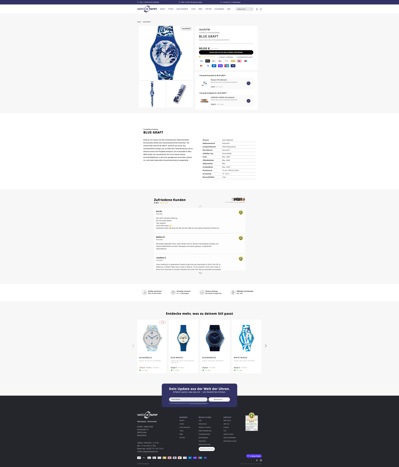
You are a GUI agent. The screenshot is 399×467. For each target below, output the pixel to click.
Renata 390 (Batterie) (219, 80)
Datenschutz (203, 424)
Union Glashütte (185, 427)
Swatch (182, 420)
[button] (162, 9)
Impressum (202, 441)
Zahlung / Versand (205, 427)
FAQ (225, 431)
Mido (181, 434)
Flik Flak (182, 437)
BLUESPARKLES (209, 358)
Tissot (181, 431)
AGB (200, 420)
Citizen (182, 424)
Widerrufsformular (205, 444)
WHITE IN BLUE (240, 358)
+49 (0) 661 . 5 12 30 (150, 443)
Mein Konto (227, 420)
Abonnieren (218, 399)
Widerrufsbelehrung (205, 431)
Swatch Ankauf (228, 434)
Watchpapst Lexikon (230, 441)
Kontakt (226, 427)
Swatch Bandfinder (230, 437)
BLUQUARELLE (145, 358)
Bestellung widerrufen (207, 449)
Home (139, 22)
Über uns (226, 424)
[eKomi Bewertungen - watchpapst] (251, 422)
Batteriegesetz (203, 437)
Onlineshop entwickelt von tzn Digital (251, 464)
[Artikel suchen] (251, 9)
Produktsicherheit (204, 434)
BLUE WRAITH (177, 358)
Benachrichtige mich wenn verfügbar (226, 52)
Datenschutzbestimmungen (198, 403)
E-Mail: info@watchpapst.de (147, 452)
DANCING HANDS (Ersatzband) (222, 97)
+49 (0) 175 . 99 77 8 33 (154, 449)
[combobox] (244, 9)
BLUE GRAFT (147, 22)
